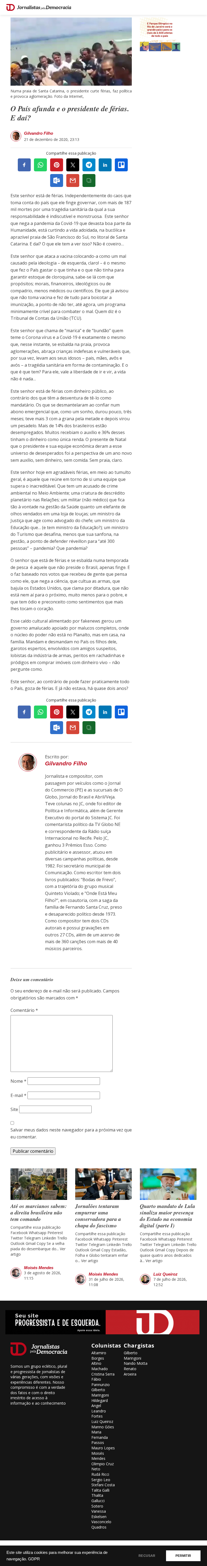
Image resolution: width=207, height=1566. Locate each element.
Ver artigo (89, 1260)
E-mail (18, 1095)
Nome (18, 1081)
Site (14, 1109)
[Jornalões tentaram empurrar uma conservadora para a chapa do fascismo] (103, 1184)
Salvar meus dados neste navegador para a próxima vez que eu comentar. (71, 1133)
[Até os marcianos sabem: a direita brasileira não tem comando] (39, 1184)
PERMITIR (183, 1556)
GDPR (34, 1559)
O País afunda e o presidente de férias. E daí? (70, 113)
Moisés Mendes (38, 1267)
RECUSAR (147, 1556)
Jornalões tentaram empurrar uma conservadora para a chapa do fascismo (98, 1215)
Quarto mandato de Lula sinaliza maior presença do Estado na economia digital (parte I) (167, 1215)
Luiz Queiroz (165, 1274)
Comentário (24, 1010)
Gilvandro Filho (38, 133)
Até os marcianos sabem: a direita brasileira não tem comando (39, 1212)
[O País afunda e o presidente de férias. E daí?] (71, 51)
